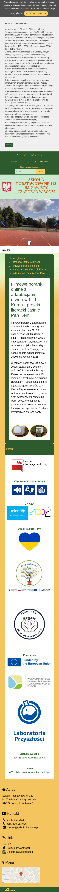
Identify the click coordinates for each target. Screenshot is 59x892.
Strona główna (23, 155)
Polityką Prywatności (22, 5)
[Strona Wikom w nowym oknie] (10, 889)
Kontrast (45, 162)
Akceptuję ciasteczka (36, 13)
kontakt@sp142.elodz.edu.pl (22, 827)
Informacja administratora (30, 167)
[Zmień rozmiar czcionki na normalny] (21, 161)
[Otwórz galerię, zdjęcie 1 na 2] (20, 431)
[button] (4, 222)
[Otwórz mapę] (21, 874)
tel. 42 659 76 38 (15, 820)
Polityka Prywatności (18, 848)
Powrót (10, 449)
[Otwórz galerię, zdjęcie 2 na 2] (38, 431)
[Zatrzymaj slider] (30, 243)
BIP (8, 844)
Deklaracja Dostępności (19, 852)
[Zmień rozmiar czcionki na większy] (27, 161)
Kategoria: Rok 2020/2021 (25, 262)
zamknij (8, 145)
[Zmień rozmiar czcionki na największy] (35, 161)
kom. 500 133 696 (16, 823)
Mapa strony (37, 155)
